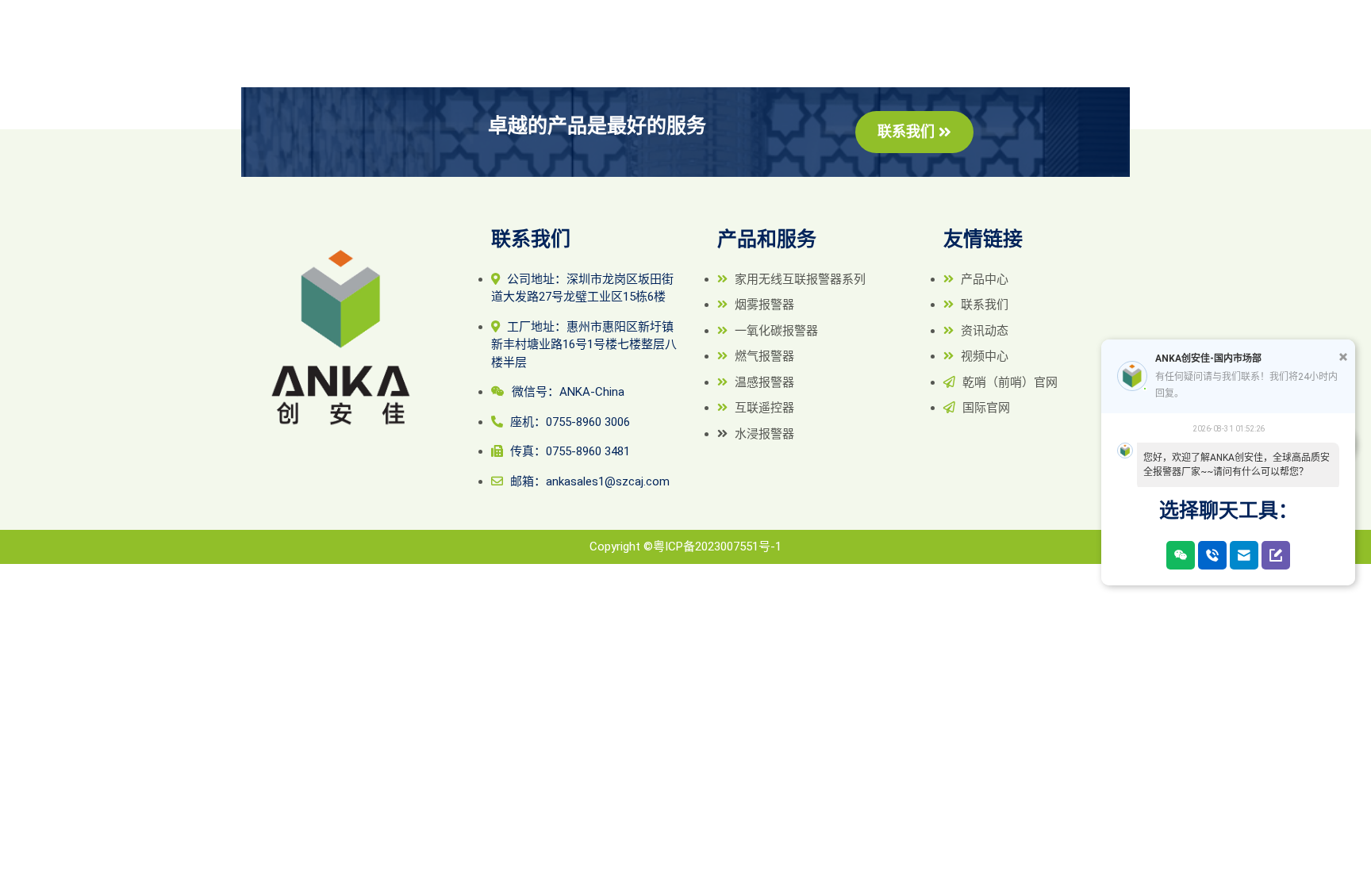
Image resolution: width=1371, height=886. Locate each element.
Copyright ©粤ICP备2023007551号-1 (685, 546)
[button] (914, 132)
